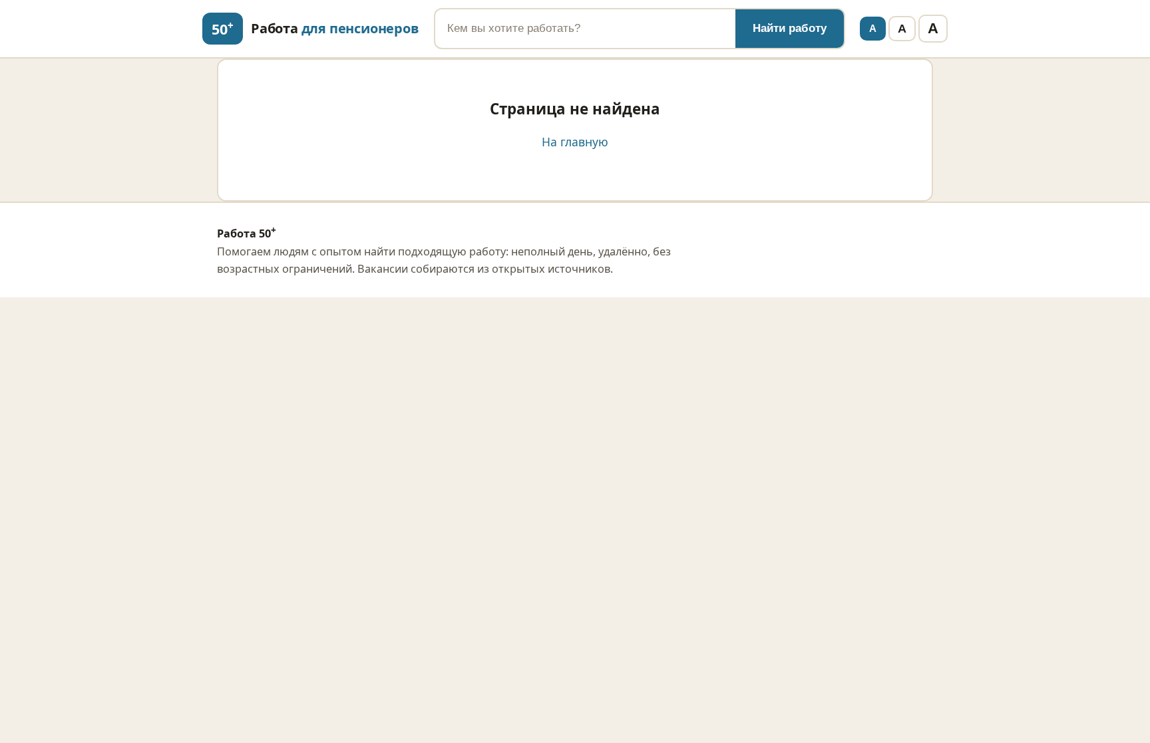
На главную (575, 142)
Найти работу (790, 28)
